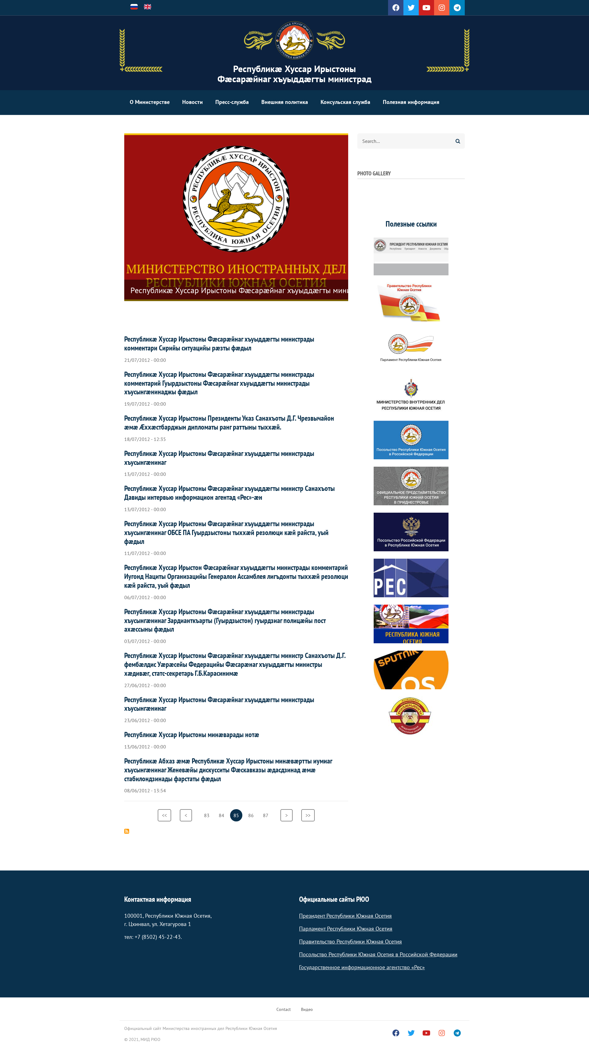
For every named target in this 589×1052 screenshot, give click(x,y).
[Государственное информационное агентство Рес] (411, 578)
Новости (192, 101)
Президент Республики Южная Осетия (345, 915)
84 (223, 815)
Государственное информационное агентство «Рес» (362, 967)
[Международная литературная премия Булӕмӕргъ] (411, 716)
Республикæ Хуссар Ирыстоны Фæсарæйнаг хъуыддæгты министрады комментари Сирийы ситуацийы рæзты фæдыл (219, 343)
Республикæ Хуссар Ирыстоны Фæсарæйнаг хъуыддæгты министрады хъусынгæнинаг (219, 704)
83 (208, 815)
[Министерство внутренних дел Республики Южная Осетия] (411, 394)
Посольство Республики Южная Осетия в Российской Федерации (378, 954)
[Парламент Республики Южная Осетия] (411, 348)
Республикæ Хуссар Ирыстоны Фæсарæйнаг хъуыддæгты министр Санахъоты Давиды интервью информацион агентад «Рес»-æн (229, 493)
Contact (283, 1009)
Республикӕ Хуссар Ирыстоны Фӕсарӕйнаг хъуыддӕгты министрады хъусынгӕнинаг (219, 458)
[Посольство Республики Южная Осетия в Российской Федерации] (411, 440)
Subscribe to (126, 831)
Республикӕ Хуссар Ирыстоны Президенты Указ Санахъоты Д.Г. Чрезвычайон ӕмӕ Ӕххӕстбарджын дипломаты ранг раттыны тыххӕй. (229, 422)
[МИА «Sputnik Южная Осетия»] (411, 670)
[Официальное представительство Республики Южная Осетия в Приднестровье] (411, 486)
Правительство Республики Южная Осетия (350, 941)
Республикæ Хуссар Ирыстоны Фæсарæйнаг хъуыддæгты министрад (294, 73)
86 (252, 815)
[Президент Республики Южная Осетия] (411, 256)
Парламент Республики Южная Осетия (345, 928)
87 (267, 815)
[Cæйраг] (294, 40)
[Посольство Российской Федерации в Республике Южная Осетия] (411, 532)
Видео (307, 1009)
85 (237, 816)
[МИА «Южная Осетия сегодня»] (411, 624)
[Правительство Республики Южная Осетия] (411, 302)
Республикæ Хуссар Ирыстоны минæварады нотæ (191, 734)
